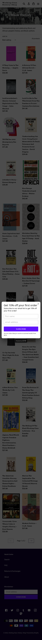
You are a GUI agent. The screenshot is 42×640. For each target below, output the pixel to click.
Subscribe (21, 329)
